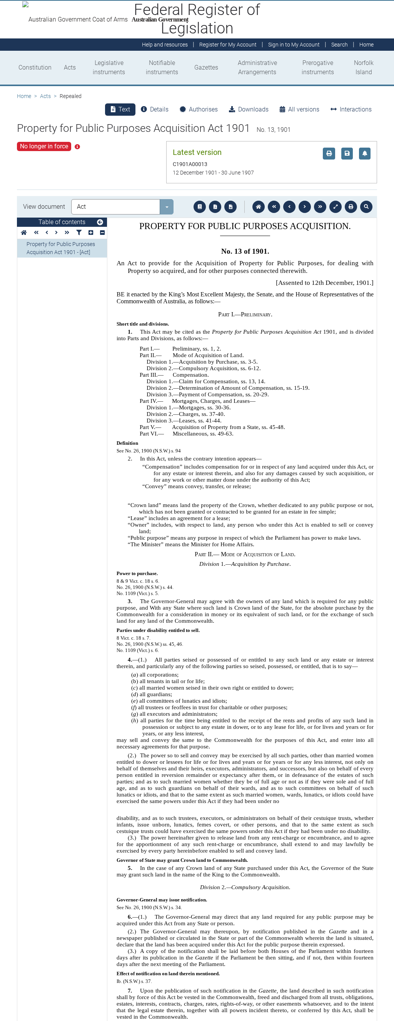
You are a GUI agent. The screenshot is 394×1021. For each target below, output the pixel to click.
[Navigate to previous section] (289, 207)
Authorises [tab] (203, 109)
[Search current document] (366, 207)
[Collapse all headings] (102, 233)
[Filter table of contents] (79, 233)
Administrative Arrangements (257, 67)
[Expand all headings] (91, 233)
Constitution (35, 67)
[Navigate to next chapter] (320, 207)
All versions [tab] (303, 109)
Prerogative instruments (318, 67)
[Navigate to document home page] (23, 233)
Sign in (294, 45)
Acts (70, 67)
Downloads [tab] (253, 109)
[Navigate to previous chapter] (274, 207)
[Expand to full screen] (335, 207)
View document (44, 206)
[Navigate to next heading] (56, 233)
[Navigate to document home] (258, 207)
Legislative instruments (109, 67)
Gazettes (206, 67)
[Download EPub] (200, 207)
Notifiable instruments (162, 67)
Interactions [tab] (356, 109)
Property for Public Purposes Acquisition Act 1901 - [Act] (61, 248)
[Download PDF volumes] (215, 207)
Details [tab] (159, 109)
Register (228, 45)
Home (24, 96)
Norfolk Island (364, 67)
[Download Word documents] (230, 207)
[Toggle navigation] (100, 223)
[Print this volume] (351, 207)
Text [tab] (124, 109)
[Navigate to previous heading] (47, 233)
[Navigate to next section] (305, 207)
